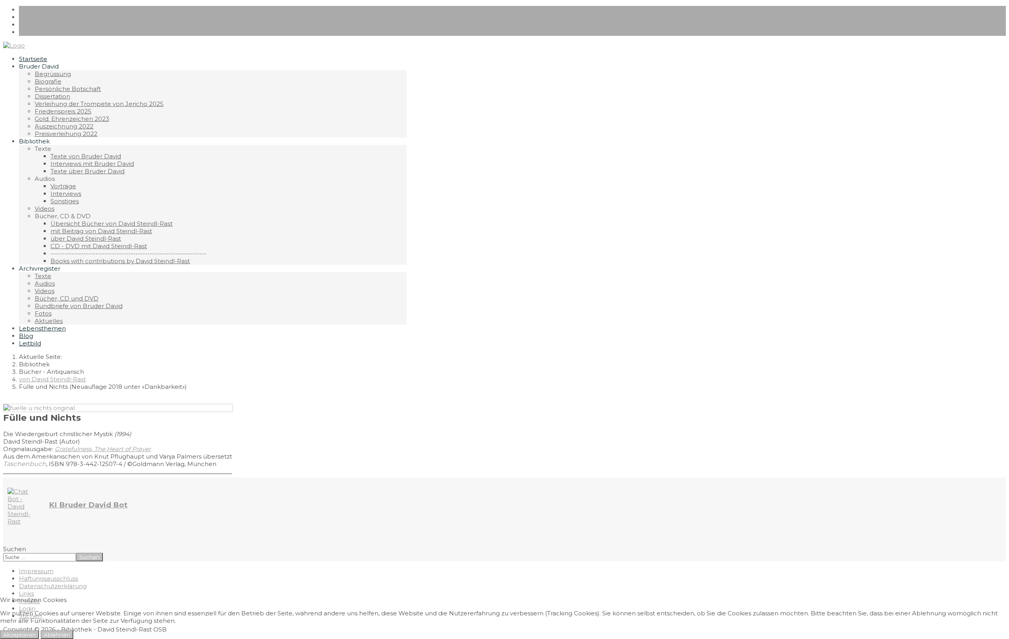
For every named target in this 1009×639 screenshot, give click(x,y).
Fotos (43, 313)
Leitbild (30, 343)
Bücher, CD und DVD (67, 298)
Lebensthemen (42, 328)
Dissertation (52, 96)
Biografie (48, 81)
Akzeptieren (19, 635)
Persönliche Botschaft (68, 89)
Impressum (36, 571)
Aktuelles (49, 321)
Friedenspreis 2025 (63, 111)
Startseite (33, 59)
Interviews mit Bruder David (92, 163)
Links (26, 593)
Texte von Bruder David (85, 156)
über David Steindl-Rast (85, 238)
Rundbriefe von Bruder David (79, 306)
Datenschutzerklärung (53, 586)
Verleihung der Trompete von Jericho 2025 (99, 104)
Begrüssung (53, 74)
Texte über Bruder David (87, 171)
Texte (43, 276)
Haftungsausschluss (48, 578)
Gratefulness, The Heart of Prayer (103, 449)
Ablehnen (57, 635)
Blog (26, 336)
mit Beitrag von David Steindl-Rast (101, 231)
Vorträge (63, 186)
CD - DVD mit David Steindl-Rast (98, 246)
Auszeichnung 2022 (64, 126)
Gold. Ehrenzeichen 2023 (72, 119)
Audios (45, 283)
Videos (44, 208)
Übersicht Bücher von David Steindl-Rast (111, 223)
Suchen (14, 549)
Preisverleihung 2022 (66, 133)
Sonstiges (64, 201)
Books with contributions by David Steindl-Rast (120, 261)
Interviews (65, 193)
